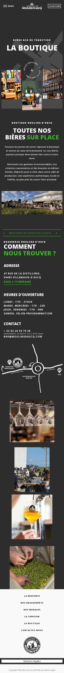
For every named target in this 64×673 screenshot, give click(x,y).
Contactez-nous (32, 630)
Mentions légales (32, 661)
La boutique (32, 623)
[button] (54, 6)
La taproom (32, 616)
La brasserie (32, 596)
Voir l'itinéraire (17, 281)
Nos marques (32, 609)
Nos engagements (32, 602)
